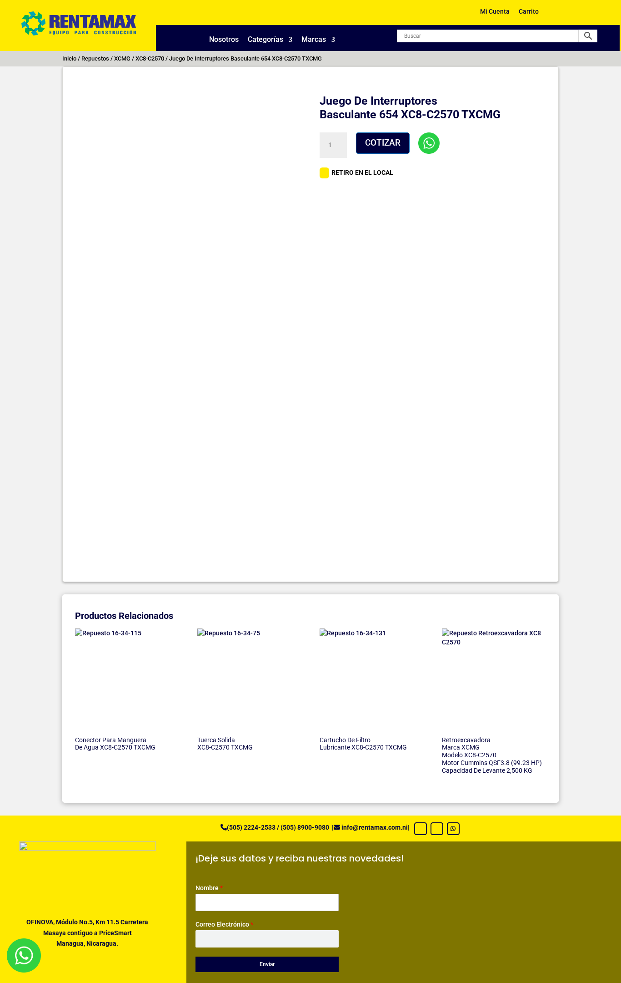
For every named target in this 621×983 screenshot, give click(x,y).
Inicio (69, 58)
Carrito (529, 11)
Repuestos (95, 58)
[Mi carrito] (560, 15)
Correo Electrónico (224, 924)
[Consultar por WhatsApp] (429, 143)
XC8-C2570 (149, 58)
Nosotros (224, 40)
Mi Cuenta (495, 11)
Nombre (209, 888)
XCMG (122, 58)
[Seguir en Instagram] (437, 828)
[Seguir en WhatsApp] (453, 828)
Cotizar (383, 142)
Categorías (265, 40)
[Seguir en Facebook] (420, 828)
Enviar (267, 964)
